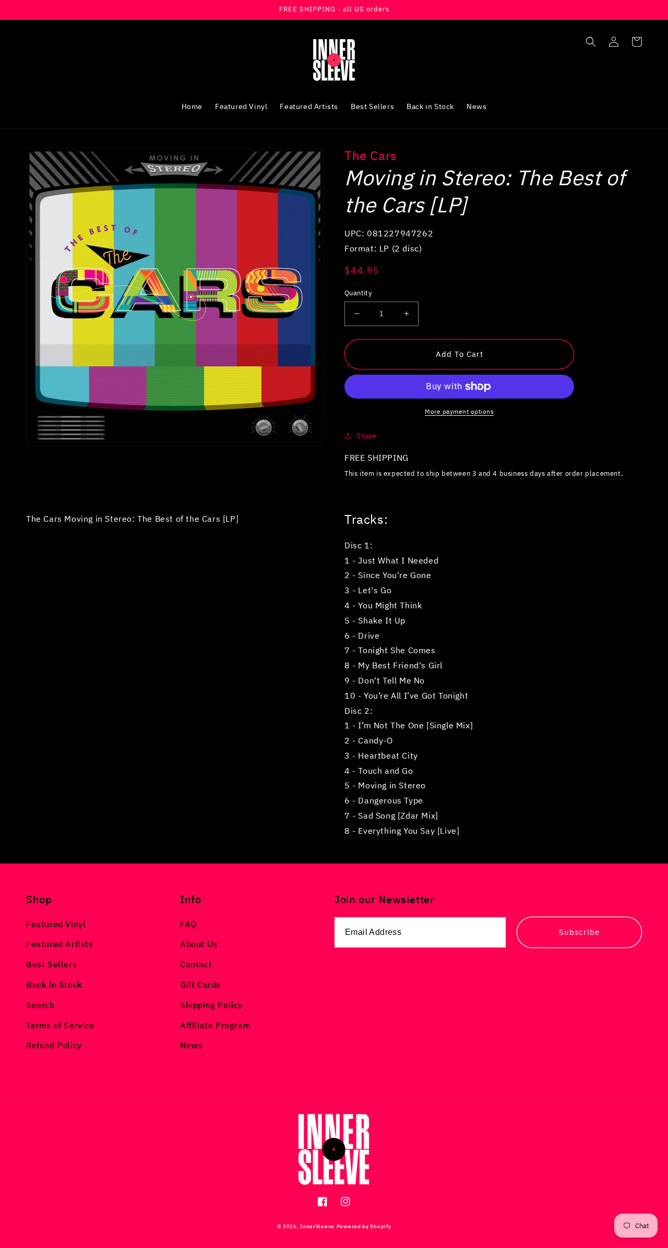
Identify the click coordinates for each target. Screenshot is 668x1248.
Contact (196, 964)
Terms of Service (60, 1025)
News (191, 1045)
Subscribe (579, 932)
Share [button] (366, 435)
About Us (199, 944)
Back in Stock (54, 984)
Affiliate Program (215, 1025)
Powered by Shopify (364, 1226)
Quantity (358, 293)
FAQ (188, 924)
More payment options (459, 411)
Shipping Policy (211, 1005)
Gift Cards (200, 984)
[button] (590, 41)
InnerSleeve (317, 1226)
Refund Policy (54, 1045)
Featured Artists (59, 944)
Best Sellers (51, 964)
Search (40, 1005)
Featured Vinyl (56, 924)
